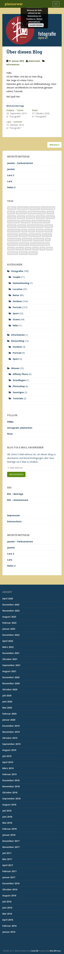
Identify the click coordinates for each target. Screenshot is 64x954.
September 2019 (11, 744)
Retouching (17, 340)
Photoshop (34, 235)
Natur (48, 230)
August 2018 (9, 804)
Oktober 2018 (9, 792)
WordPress (55, 950)
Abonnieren (16, 474)
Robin (35, 110)
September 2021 (11, 665)
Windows (12, 253)
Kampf (48, 226)
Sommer (24, 244)
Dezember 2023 (10, 604)
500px (10, 421)
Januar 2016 (8, 931)
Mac (24, 230)
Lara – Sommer (14, 121)
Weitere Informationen (36, 20)
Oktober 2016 (9, 889)
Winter (23, 253)
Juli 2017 (6, 853)
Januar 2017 (8, 877)
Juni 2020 (7, 701)
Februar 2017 (9, 871)
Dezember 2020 (10, 677)
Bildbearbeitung (37, 212)
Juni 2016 (7, 907)
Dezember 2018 (10, 780)
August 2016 (9, 895)
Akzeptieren (36, 25)
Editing (30, 217)
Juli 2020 (6, 695)
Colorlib (34, 950)
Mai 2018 (7, 822)
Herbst (21, 226)
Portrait (47, 235)
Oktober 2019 (9, 737)
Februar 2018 (9, 828)
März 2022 (8, 647)
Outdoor (12, 235)
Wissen (33, 253)
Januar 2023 (8, 628)
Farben (40, 217)
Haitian (12, 226)
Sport (11, 248)
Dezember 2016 (10, 883)
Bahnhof (34, 208)
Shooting (12, 244)
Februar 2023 (9, 622)
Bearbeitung (48, 208)
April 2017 (7, 865)
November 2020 (11, 683)
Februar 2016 (9, 925)
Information (12, 64)
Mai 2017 (7, 859)
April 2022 (7, 640)
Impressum (13, 515)
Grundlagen (19, 380)
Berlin (11, 212)
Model (40, 230)
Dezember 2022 (10, 634)
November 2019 (11, 731)
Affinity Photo (20, 374)
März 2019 (8, 768)
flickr (10, 433)
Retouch (27, 239)
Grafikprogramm (40, 221)
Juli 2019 (6, 756)
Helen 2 (11, 187)
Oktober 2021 (9, 659)
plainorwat (14, 4)
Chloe (50, 212)
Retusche (38, 239)
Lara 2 (10, 175)
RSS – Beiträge (15, 493)
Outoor (23, 235)
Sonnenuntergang (40, 244)
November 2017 (11, 847)
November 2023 (11, 610)
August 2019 (9, 750)
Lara (9, 181)
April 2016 (7, 919)
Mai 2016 (7, 913)
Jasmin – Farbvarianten (20, 163)
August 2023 (9, 616)
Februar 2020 (9, 713)
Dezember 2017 (10, 840)
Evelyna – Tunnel (14, 110)
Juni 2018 (7, 816)
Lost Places (14, 230)
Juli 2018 (6, 810)
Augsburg (23, 208)
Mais (31, 230)
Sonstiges (18, 392)
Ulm (42, 248)
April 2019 (7, 762)
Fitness (50, 217)
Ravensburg (14, 239)
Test (35, 248)
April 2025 (7, 598)
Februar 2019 (9, 774)
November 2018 (11, 786)
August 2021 (9, 671)
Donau (21, 217)
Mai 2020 (7, 707)
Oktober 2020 (9, 689)
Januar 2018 (8, 834)
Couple (11, 217)
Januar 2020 (8, 719)
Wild (49, 248)
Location (18, 289)
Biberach (21, 212)
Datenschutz (14, 521)
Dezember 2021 (10, 653)
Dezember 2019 (10, 725)
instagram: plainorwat (19, 427)
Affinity (11, 208)
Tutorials (18, 398)
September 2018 (11, 798)
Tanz (28, 248)
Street (19, 248)
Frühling (25, 221)
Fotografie (13, 221)
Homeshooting (35, 226)
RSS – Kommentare (17, 500)
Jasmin (11, 169)
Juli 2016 (6, 901)
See (48, 239)
